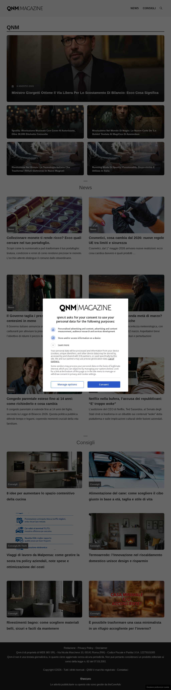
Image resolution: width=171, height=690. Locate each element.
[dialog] (85, 345)
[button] (85, 345)
